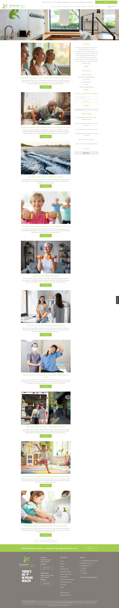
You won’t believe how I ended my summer (45, 177)
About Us (53, 6)
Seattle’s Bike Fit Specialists (67, 579)
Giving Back (91, 6)
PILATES (86, 84)
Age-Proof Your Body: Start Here (46, 276)
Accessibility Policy (83, 604)
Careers (97, 6)
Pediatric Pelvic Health (65, 574)
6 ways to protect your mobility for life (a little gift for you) (45, 127)
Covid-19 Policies (64, 592)
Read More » (45, 87)
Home (61, 561)
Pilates (59, 6)
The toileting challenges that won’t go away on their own (45, 476)
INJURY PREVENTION (86, 74)
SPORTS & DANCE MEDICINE (86, 87)
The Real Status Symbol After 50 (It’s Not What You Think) (46, 226)
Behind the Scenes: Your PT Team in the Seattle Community (46, 78)
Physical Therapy (67, 6)
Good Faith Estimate (65, 595)
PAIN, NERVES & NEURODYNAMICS (86, 77)
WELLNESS (86, 89)
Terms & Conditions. (93, 604)
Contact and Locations (80, 6)
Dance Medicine (64, 576)
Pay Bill (106, 2)
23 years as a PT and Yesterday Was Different (46, 325)
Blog (102, 6)
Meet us (86, 66)
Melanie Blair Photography (91, 577)
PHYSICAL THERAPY (86, 82)
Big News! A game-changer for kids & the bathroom (45, 526)
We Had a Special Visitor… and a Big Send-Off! (46, 427)
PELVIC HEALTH (86, 79)
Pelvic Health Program (65, 571)
